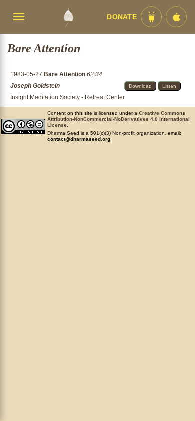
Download (140, 86)
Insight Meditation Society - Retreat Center (67, 97)
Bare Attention (65, 74)
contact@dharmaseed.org (79, 139)
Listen (169, 86)
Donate (122, 17)
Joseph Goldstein (35, 85)
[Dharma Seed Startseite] (68, 17)
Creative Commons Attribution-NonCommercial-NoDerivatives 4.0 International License (119, 119)
